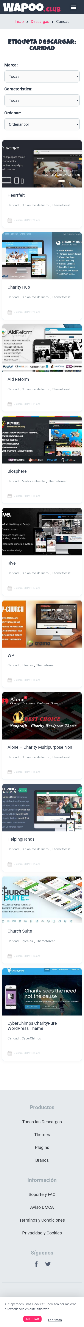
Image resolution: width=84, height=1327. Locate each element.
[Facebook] (36, 1264)
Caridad (13, 205)
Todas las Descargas (42, 1121)
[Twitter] (48, 1264)
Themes (42, 1134)
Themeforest (61, 205)
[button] (74, 7)
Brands (42, 1160)
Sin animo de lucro (35, 205)
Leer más (55, 1320)
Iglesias (27, 665)
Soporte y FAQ (42, 1194)
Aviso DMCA (42, 1207)
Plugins (42, 1147)
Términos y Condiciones (42, 1220)
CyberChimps (31, 1038)
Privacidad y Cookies (42, 1232)
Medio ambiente (33, 481)
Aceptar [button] (32, 1319)
